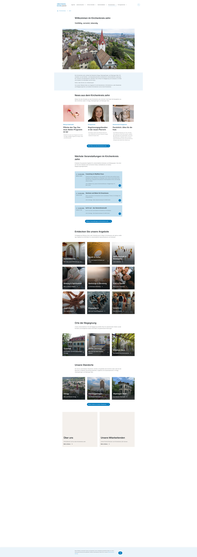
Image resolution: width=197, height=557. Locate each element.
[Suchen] (138, 5)
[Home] (57, 11)
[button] (120, 185)
